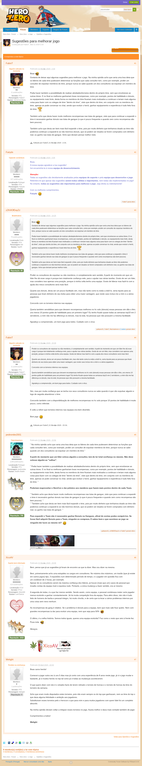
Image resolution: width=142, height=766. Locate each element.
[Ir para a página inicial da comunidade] (37, 16)
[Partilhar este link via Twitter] (4, 743)
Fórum (23, 30)
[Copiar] (27, 743)
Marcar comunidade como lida (34, 762)
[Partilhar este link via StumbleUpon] (20, 743)
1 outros (123, 329)
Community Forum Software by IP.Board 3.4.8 (123, 762)
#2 (135, 152)
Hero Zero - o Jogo (26, 757)
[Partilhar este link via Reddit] (16, 743)
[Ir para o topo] (71, 762)
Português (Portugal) (13, 762)
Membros (34, 30)
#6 (135, 558)
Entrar (125, 2)
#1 (135, 63)
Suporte (46, 30)
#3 (135, 210)
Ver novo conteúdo (124, 30)
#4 (135, 338)
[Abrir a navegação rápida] (137, 30)
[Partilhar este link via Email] (23, 743)
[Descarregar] (31, 743)
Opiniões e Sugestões (43, 757)
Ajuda (50, 762)
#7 (135, 660)
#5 (135, 435)
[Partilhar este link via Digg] (9, 743)
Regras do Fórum (60, 30)
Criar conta (134, 2)
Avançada (138, 9)
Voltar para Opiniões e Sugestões (126, 737)
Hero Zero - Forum (9, 757)
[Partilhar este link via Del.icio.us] (13, 743)
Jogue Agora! (10, 30)
